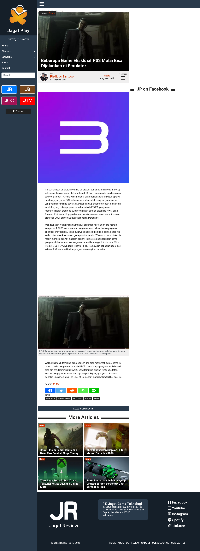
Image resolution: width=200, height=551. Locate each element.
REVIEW (135, 542)
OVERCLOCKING (160, 542)
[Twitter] (61, 390)
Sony (96, 399)
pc (74, 399)
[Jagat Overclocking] (9, 103)
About (4, 62)
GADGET (145, 542)
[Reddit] (72, 390)
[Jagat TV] (27, 103)
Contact (5, 68)
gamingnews (64, 399)
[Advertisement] (83, 273)
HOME (112, 542)
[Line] (94, 390)
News (52, 13)
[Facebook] (50, 390)
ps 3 (80, 399)
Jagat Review (63, 526)
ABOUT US (123, 542)
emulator (50, 399)
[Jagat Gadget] (27, 92)
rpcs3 (88, 399)
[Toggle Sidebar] (42, 4)
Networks (6, 57)
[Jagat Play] (63, 521)
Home (4, 45)
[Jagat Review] (9, 92)
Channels (6, 51)
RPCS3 (56, 384)
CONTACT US (178, 542)
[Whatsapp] (83, 390)
